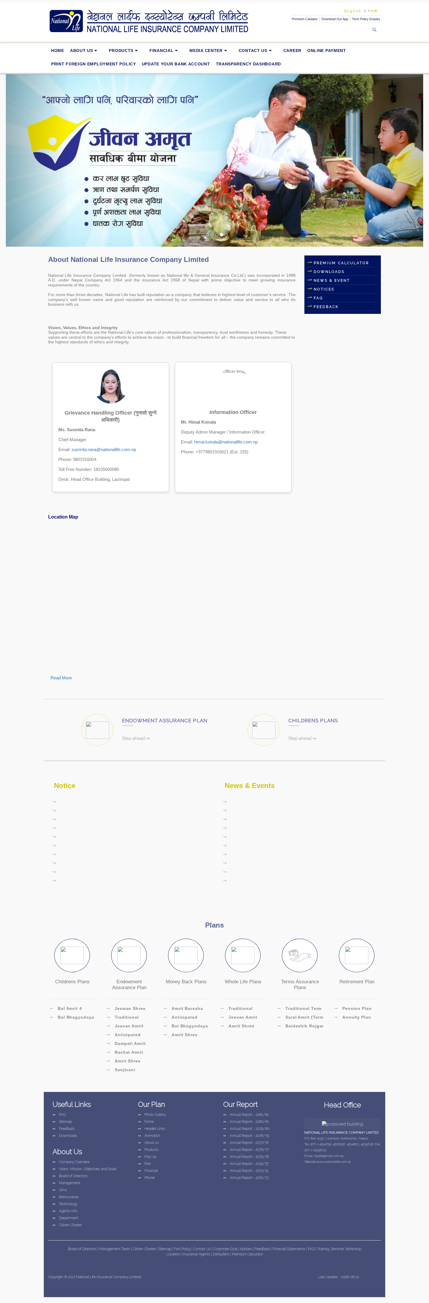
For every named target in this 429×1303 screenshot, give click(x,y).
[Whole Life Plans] (243, 955)
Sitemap (62, 1122)
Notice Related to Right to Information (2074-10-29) (110, 871)
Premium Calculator (341, 263)
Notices (324, 289)
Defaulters (221, 1254)
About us (81, 50)
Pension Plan (353, 1008)
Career (292, 50)
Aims (60, 1190)
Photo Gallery (152, 1115)
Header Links (151, 1129)
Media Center (205, 50)
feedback (326, 307)
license (65, 801)
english (353, 11)
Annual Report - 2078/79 (246, 1136)
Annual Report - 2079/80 (246, 1129)
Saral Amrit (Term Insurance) (300, 1018)
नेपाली (373, 11)
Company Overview (71, 1162)
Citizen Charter (67, 1225)
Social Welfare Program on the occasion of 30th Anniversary (292, 871)
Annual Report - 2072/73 (245, 1178)
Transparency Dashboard (248, 64)
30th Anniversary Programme (258, 836)
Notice (64, 785)
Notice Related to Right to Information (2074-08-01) (111, 880)
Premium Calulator (305, 19)
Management (66, 1183)
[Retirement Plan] (356, 955)
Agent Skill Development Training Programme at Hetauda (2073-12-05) (297, 811)
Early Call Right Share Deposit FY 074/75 (100, 854)
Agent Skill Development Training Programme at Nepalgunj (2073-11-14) (299, 855)
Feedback (63, 1129)
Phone (146, 1178)
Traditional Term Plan (299, 1009)
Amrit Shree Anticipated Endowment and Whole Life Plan (125, 1062)
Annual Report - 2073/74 (245, 1171)
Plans (214, 925)
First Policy (182, 1249)
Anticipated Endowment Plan (125, 1035)
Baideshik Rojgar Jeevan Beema (300, 1027)
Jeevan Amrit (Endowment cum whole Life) (239, 1018)
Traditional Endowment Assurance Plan (124, 1018)
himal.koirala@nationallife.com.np (226, 441)
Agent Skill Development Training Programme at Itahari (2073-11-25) (298, 819)
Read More (61, 677)
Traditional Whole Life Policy (239, 1009)
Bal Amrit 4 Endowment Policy (70, 1009)
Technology (65, 1204)
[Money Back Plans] (186, 955)
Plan (144, 1164)
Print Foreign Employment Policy (93, 64)
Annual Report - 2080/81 (246, 1122)
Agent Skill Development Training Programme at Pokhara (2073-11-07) (300, 880)
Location (173, 1254)
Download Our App (335, 19)
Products (121, 50)
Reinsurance (66, 1197)
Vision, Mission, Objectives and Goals (85, 1169)
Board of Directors (70, 1176)
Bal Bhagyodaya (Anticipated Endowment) (72, 1018)
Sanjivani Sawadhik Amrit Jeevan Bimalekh (125, 1070)
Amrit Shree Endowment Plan (239, 1027)
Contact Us (253, 50)
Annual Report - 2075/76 (246, 1157)
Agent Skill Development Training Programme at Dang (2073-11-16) (297, 863)
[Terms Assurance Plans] (300, 955)
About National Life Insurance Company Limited (128, 259)
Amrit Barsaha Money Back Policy (184, 1009)
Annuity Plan (352, 1017)
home (57, 50)
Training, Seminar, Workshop (339, 1249)
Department (65, 1218)
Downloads (329, 272)
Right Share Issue (75, 819)
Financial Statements (289, 1249)
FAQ (318, 298)
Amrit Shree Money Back (180, 1035)
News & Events (250, 785)
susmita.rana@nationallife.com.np (104, 449)
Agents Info (65, 1211)
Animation (149, 1136)
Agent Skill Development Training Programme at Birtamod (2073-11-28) (298, 829)
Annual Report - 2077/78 (245, 1143)
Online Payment (326, 50)
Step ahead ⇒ (136, 738)
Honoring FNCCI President (255, 801)
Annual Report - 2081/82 (246, 1115)
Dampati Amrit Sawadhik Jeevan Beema (126, 1044)
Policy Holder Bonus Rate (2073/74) (94, 810)
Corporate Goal (225, 1249)
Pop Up (147, 1157)
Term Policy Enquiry (366, 19)
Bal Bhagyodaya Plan (185, 1027)
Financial (161, 50)
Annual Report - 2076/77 (246, 1150)
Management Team (114, 1249)
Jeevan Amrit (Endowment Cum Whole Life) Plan (126, 1027)
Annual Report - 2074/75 (245, 1164)
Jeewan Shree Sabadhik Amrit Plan (129, 1009)
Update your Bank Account (176, 64)
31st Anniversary (74, 863)
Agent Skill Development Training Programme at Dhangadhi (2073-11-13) (299, 846)
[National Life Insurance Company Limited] (157, 21)
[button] (37, 160)
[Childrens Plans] (72, 955)
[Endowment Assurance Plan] (129, 955)
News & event (332, 281)
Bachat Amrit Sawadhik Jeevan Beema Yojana (126, 1053)
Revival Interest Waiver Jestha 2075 (94, 845)
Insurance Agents (196, 1254)
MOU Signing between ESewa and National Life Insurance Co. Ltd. (126, 836)
